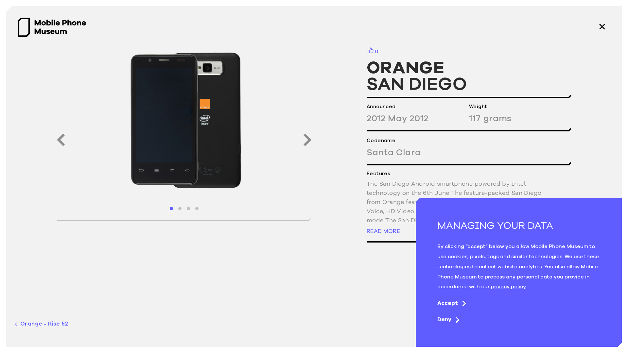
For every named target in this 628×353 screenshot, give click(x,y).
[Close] (602, 27)
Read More (383, 231)
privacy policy (508, 286)
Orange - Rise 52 (44, 324)
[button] (171, 208)
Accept (447, 303)
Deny (444, 319)
